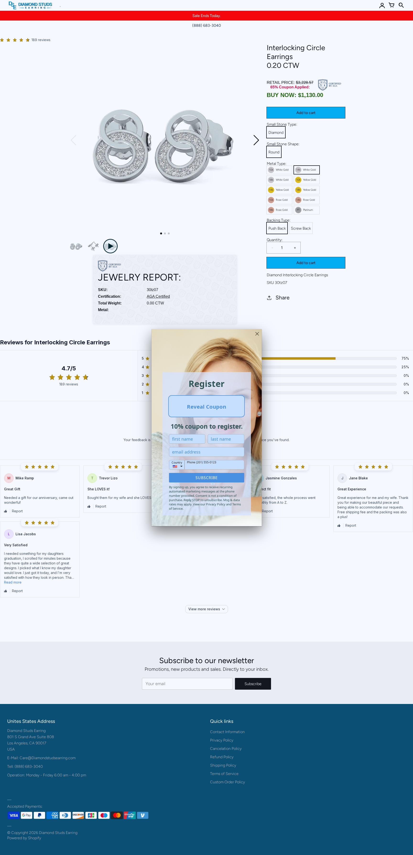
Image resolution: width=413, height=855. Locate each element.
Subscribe (207, 477)
